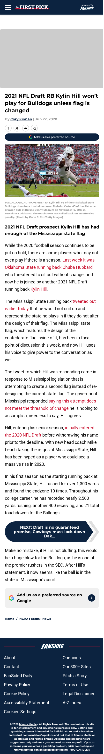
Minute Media (28, 724)
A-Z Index (72, 702)
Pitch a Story (75, 675)
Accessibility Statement (26, 702)
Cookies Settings (20, 711)
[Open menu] (8, 7)
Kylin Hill (38, 289)
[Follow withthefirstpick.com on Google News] (91, 598)
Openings (72, 657)
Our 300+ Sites (77, 666)
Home (9, 619)
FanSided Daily (18, 675)
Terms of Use (75, 684)
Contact (11, 666)
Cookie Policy (17, 693)
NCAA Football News (35, 619)
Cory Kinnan (21, 119)
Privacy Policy (17, 684)
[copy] (34, 128)
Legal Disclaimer (79, 693)
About (9, 657)
